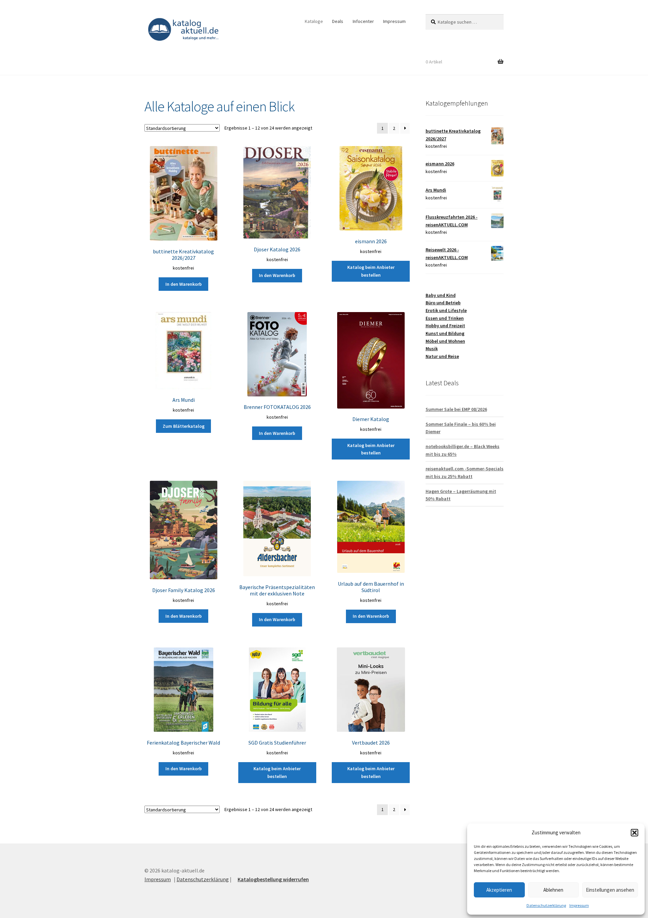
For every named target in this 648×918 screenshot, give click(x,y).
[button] (634, 832)
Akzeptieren (499, 890)
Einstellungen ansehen (610, 890)
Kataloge (314, 21)
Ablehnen (553, 890)
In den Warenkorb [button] (183, 284)
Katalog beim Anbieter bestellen (371, 271)
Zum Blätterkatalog (184, 426)
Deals (337, 21)
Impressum (579, 905)
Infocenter (363, 21)
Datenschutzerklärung (546, 905)
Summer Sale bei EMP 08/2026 (456, 409)
